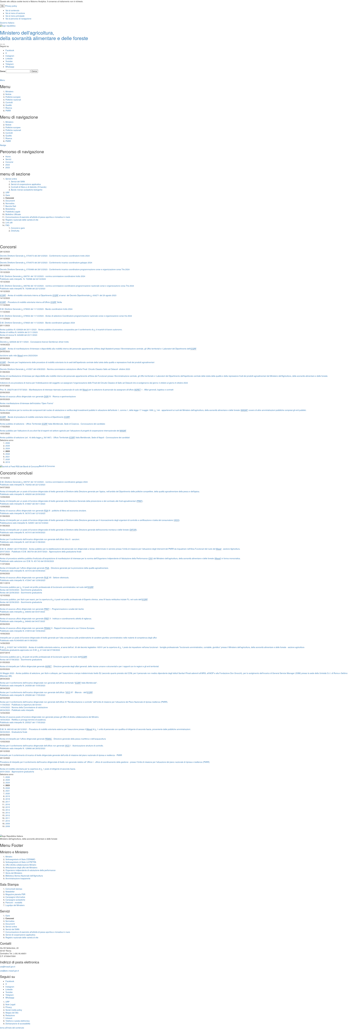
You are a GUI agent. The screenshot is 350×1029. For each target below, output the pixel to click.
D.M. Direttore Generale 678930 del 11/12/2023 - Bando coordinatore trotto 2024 (36, 309)
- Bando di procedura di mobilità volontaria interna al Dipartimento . (35, 417)
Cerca (2, 71)
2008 (7, 826)
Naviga (3, 145)
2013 (7, 812)
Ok (2, 6)
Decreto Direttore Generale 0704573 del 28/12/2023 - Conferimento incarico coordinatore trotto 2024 (45, 255)
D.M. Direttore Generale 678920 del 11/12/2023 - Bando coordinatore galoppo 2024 (37, 322)
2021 (7, 456)
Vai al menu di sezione (15, 13)
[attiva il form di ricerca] (1, 44)
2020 (7, 459)
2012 (7, 815)
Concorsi (9, 162)
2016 (7, 804)
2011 (7, 818)
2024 (7, 448)
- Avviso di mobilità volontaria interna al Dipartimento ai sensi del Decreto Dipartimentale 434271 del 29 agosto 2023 (58, 295)
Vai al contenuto (12, 10)
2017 (7, 801)
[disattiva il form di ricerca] (4, 44)
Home (8, 156)
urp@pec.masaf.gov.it (9, 970)
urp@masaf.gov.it (7, 966)
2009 (7, 823)
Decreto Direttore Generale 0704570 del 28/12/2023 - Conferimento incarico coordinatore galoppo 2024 (46, 262)
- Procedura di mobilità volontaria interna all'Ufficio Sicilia (31, 302)
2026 (7, 443)
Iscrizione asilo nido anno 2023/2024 (19, 355)
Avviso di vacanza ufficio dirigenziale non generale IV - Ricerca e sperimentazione (38, 396)
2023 (7, 164)
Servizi (8, 159)
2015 (7, 807)
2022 (7, 453)
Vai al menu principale (14, 15)
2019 (7, 462)
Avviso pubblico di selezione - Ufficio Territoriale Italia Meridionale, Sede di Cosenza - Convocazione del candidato (52, 423)
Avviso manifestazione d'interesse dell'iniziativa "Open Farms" (26, 403)
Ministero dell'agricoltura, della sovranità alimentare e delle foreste (44, 35)
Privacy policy (11, 6)
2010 (7, 820)
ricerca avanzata (7, 77)
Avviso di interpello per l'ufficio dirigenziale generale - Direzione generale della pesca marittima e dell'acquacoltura (53, 738)
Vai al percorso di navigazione (18, 18)
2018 (7, 799)
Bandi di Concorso (47, 466)
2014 (7, 809)
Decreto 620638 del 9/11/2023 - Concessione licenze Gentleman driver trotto (34, 341)
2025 (7, 445)
